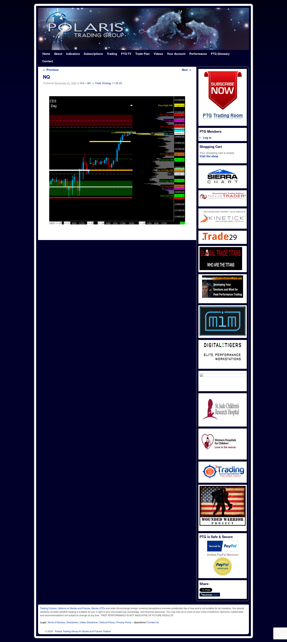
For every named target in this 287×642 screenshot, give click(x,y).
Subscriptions (93, 54)
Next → (186, 70)
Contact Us (153, 622)
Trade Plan (142, 54)
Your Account (176, 54)
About (58, 54)
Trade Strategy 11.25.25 (108, 83)
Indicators (73, 54)
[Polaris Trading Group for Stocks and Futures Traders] (143, 29)
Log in (207, 138)
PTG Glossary (220, 54)
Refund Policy (107, 622)
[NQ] (117, 160)
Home (46, 54)
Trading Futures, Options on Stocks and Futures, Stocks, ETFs (72, 608)
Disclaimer (72, 622)
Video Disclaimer (89, 622)
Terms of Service (56, 622)
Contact (47, 61)
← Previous (51, 70)
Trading (112, 54)
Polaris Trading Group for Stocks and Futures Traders (83, 631)
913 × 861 (85, 83)
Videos (158, 54)
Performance (198, 54)
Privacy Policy (123, 622)
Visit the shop (209, 156)
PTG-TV (126, 54)
